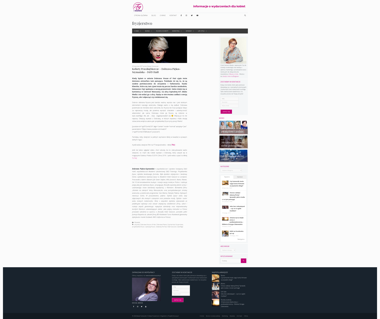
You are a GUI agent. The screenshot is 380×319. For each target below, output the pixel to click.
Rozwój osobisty (162, 31)
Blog (154, 15)
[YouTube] (145, 306)
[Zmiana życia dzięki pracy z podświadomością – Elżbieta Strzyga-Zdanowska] (225, 220)
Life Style (201, 31)
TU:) (173, 145)
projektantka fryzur (138, 227)
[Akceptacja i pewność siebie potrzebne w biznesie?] (233, 147)
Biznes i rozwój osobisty (213, 316)
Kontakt (173, 15)
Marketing (176, 31)
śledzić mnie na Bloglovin (231, 76)
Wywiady (189, 31)
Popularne (227, 177)
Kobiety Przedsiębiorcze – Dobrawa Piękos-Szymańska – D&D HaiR (156, 70)
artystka (137, 224)
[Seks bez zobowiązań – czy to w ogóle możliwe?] (225, 208)
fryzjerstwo (179, 224)
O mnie (163, 15)
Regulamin (164, 316)
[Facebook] (133, 306)
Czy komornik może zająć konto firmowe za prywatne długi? (237, 183)
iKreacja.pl (175, 316)
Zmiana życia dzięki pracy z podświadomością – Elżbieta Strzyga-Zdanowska (233, 304)
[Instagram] (137, 306)
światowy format (161, 227)
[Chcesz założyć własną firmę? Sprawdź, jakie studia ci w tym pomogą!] (225, 195)
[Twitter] (141, 306)
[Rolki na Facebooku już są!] (225, 236)
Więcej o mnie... (234, 74)
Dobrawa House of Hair (148, 224)
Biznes (147, 31)
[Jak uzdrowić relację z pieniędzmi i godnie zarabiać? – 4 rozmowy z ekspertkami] (233, 133)
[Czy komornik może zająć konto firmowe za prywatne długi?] (225, 184)
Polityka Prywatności (153, 316)
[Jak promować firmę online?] (233, 161)
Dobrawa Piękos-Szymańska (166, 224)
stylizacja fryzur (150, 227)
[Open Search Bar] (245, 15)
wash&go (180, 227)
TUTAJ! (134, 158)
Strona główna (141, 15)
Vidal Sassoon (172, 227)
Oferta (246, 316)
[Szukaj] (243, 260)
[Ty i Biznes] (138, 7)
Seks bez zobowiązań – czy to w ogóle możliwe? (237, 208)
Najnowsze (240, 177)
